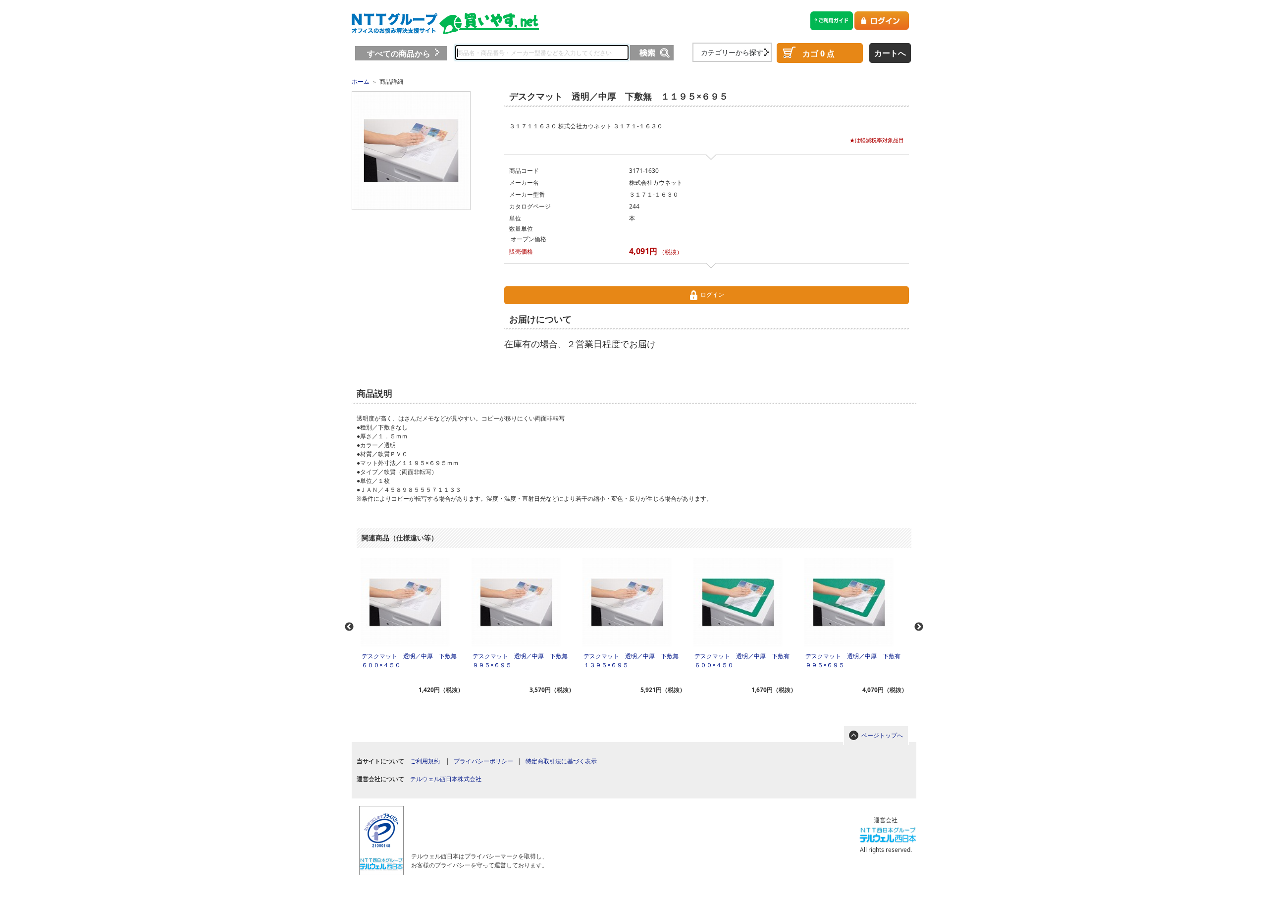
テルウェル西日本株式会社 (445, 779)
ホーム (361, 81)
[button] (476, 824)
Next (919, 627)
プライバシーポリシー (483, 761)
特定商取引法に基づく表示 (561, 761)
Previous (349, 627)
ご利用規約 (425, 761)
